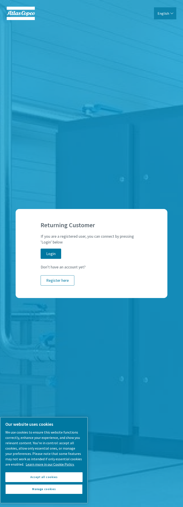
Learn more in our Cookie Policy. (50, 464)
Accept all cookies (44, 477)
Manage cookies (44, 489)
